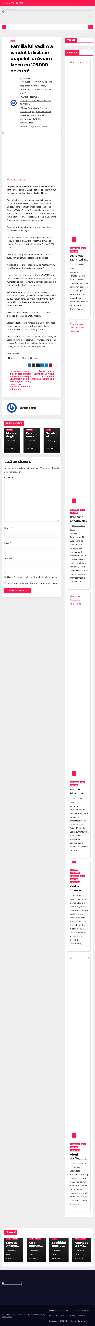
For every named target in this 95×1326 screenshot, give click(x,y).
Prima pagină (54, 1310)
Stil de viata (75, 882)
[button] (86, 27)
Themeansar (7, 1317)
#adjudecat (25, 85)
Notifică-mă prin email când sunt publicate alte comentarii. (31, 577)
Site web (8, 558)
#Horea (43, 108)
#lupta (31, 111)
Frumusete (75, 782)
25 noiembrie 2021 (80, 1163)
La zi (13, 41)
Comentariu (10, 477)
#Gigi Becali (32, 108)
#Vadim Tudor (26, 122)
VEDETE (9, 430)
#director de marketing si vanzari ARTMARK (35, 102)
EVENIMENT (74, 509)
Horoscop (75, 1310)
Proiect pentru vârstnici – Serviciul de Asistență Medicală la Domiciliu (43, 375)
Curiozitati (75, 248)
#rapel (41, 115)
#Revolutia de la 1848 (30, 119)
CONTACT (66, 1310)
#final (23, 108)
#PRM (33, 115)
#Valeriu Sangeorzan (30, 126)
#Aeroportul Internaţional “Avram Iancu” (35, 91)
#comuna (34, 97)
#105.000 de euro (43, 82)
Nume (8, 528)
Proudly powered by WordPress (14, 1315)
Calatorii (74, 870)
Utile (83, 1239)
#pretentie (24, 115)
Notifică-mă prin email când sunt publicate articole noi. (33, 583)
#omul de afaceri (43, 111)
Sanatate (74, 251)
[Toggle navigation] (90, 27)
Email (7, 543)
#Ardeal (24, 97)
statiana (26, 78)
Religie (73, 1321)
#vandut (44, 126)
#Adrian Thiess (38, 85)
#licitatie (23, 111)
